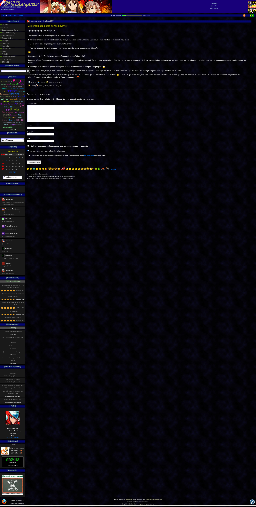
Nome (30, 125)
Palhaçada (15, 107)
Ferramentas (4, 94)
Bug (22, 81)
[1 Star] (29, 31)
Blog (17, 80)
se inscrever (89, 156)
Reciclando (19, 112)
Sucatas (4, 120)
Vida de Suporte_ (8, 33)
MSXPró (5, 27)
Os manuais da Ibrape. (13, 379)
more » (113, 169)
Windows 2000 (8, 127)
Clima (5, 86)
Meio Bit (5, 54)
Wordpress (17, 127)
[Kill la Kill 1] (252, 12)
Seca (60, 86)
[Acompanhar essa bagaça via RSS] (244, 16)
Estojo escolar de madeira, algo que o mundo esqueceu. (13, 286)
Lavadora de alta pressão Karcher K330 (13, 359)
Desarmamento (18, 89)
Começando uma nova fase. (13, 399)
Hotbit (4, 51)
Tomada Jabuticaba (8, 122)
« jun (10, 172)
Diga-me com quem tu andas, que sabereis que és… (13, 339)
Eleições (3, 91)
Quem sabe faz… (13, 311)
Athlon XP (4, 81)
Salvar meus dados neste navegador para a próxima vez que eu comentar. (60, 146)
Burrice (41, 86)
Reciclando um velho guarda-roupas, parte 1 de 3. (13, 303)
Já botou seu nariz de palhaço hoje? (13, 385)
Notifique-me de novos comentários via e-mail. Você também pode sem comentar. (69, 156)
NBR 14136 (8, 107)
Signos (20, 115)
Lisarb (18, 99)
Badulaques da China (10, 30)
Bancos (9, 81)
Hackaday (5, 46)
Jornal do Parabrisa (9, 57)
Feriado (51, 86)
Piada (14, 109)
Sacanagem (14, 115)
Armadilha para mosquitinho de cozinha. (13, 372)
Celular (21, 84)
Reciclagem (7, 112)
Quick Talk (6, 43)
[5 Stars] (41, 31)
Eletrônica (12, 91)
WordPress (129, 499)
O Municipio (6, 59)
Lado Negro (5, 99)
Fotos (4, 15)
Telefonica (11, 120)
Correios (4, 89)
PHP (8, 110)
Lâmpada (13, 99)
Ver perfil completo (12, 438)
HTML (14, 96)
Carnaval (14, 84)
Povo (56, 86)
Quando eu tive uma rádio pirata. (13, 352)
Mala (22, 99)
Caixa (8, 84)
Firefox (22, 94)
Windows (19, 124)
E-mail (15, 15)
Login (21, 15)
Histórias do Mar (8, 35)
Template (20, 120)
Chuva (46, 86)
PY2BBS (5, 25)
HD (11, 96)
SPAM (9, 117)
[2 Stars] (32, 31)
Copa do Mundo (17, 86)
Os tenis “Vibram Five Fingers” (13, 331)
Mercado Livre (8, 101)
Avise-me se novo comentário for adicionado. (48, 151)
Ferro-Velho (14, 94)
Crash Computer (138, 504)
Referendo (6, 115)
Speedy (14, 117)
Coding (9, 86)
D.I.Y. (10, 89)
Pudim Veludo (13, 346)
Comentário (32, 104)
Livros (9, 15)
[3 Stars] (35, 31)
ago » (15, 172)
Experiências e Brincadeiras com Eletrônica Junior (13, 392)
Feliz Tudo (21, 91)
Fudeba (7, 96)
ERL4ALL (5, 62)
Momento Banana (6, 104)
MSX (19, 104)
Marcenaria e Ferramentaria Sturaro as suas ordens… (13, 295)
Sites (5, 117)
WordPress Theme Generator (153, 499)
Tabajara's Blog (7, 38)
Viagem (13, 125)
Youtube (12, 129)
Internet (21, 96)
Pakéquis (5, 41)
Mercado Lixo (18, 101)
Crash (33, 86)
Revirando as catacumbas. (13, 317)
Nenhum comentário (55, 83)
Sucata (20, 117)
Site (28, 139)
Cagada (3, 84)
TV (9, 124)
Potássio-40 (6, 49)
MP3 (15, 104)
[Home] (19, 5)
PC (21, 106)
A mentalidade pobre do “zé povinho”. (48, 26)
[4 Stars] (38, 31)
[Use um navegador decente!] (4, 503)
